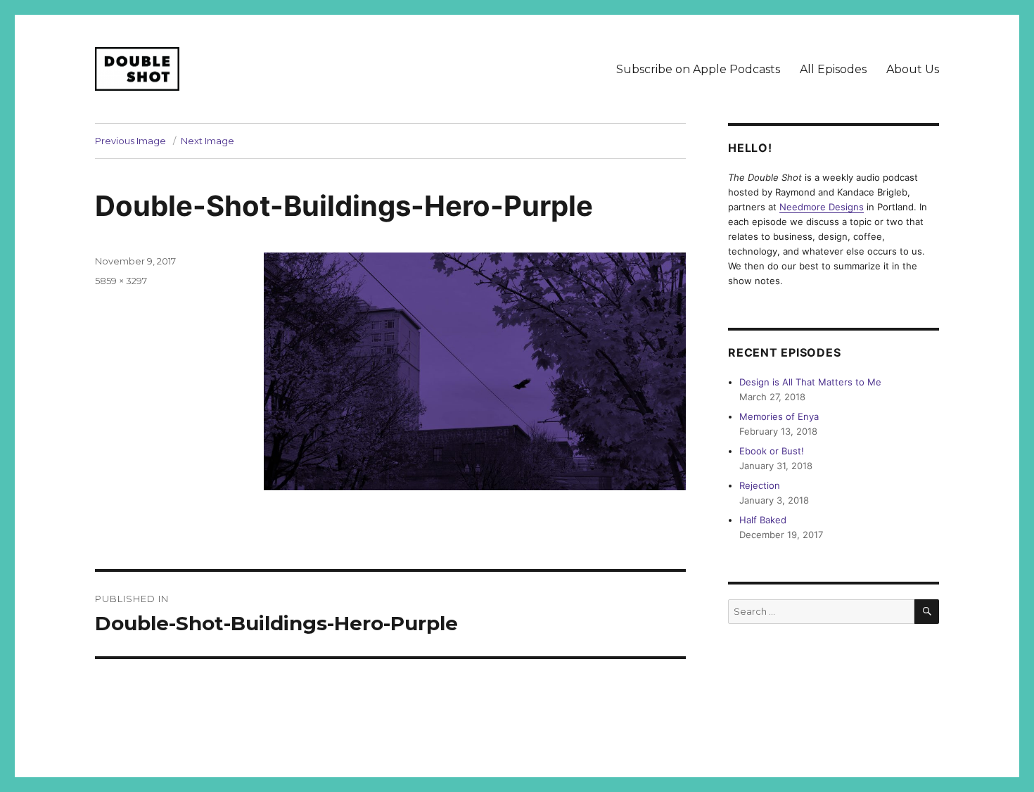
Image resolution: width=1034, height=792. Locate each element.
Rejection (759, 485)
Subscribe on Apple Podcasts (698, 69)
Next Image (207, 140)
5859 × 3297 (121, 280)
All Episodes (833, 69)
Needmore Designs (821, 206)
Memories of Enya (779, 416)
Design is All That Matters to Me (810, 382)
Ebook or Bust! (771, 450)
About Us (912, 69)
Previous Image (130, 140)
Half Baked (762, 519)
